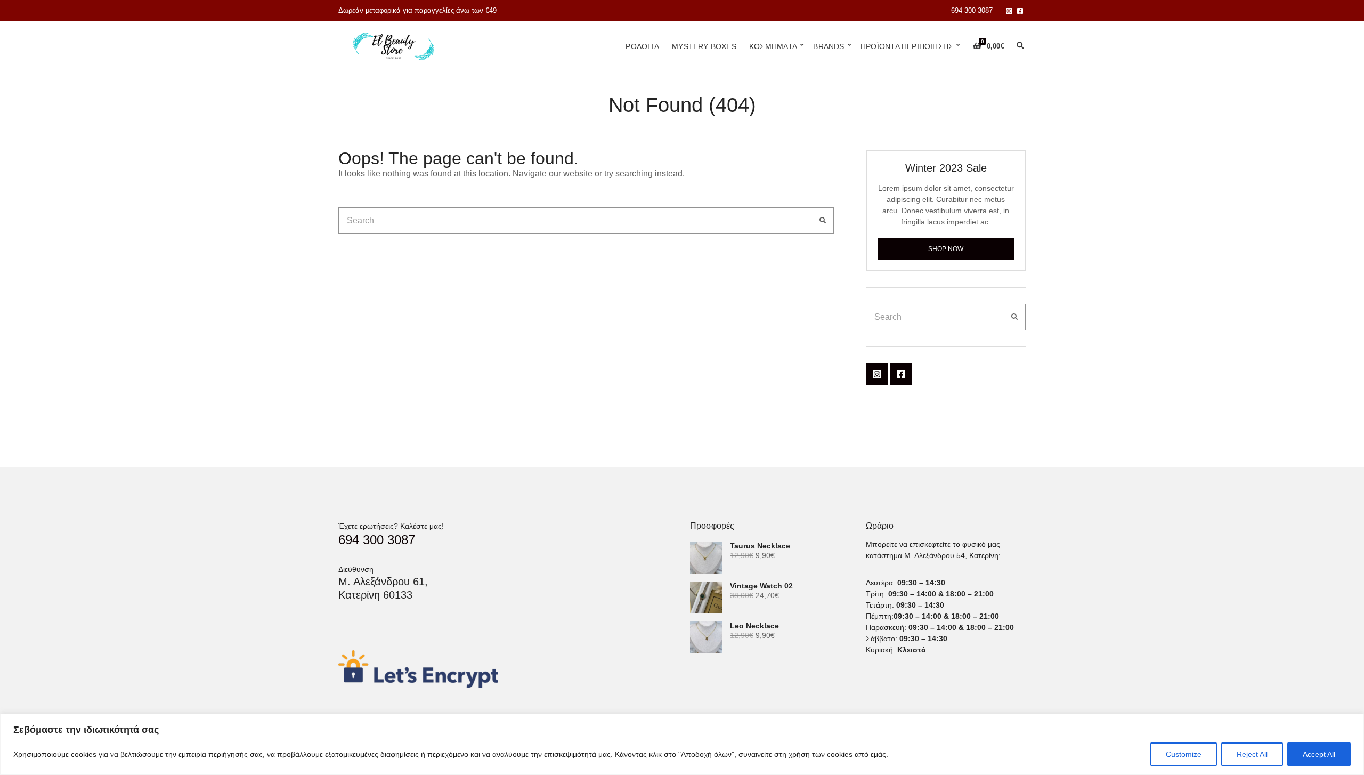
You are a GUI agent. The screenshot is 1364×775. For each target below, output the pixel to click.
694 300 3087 (972, 10)
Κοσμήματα (773, 46)
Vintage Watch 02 (761, 586)
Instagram (1008, 10)
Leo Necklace (754, 625)
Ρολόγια (642, 46)
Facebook (1020, 10)
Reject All (1252, 754)
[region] (682, 744)
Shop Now (945, 249)
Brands (828, 46)
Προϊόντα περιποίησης (906, 46)
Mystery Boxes (704, 46)
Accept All (1319, 754)
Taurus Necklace (760, 546)
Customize (1183, 754)
